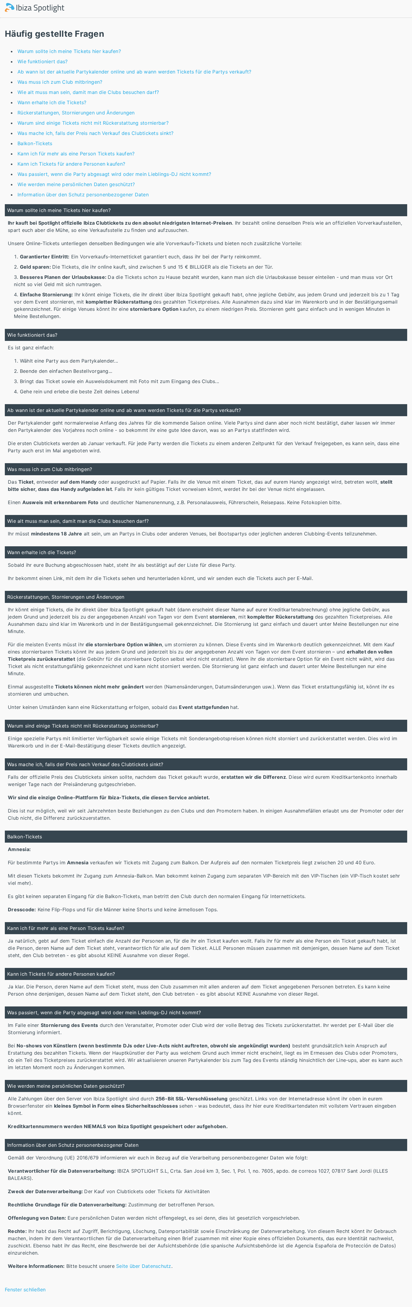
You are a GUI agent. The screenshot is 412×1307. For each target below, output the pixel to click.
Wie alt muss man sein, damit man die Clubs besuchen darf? (88, 92)
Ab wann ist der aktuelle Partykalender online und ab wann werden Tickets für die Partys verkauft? (134, 72)
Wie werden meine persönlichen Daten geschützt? (76, 184)
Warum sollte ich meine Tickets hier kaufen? (69, 51)
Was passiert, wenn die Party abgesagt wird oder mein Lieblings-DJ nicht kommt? (114, 174)
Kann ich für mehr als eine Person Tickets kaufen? (76, 154)
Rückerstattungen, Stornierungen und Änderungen (76, 113)
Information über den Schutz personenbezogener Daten (83, 195)
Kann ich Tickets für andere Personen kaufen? (71, 164)
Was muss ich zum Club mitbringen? (59, 82)
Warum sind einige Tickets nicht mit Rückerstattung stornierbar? (93, 123)
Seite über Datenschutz (143, 1266)
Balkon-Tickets (34, 143)
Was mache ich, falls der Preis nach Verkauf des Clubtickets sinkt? (95, 133)
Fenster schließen (25, 1290)
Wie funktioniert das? (42, 61)
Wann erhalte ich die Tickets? (51, 102)
